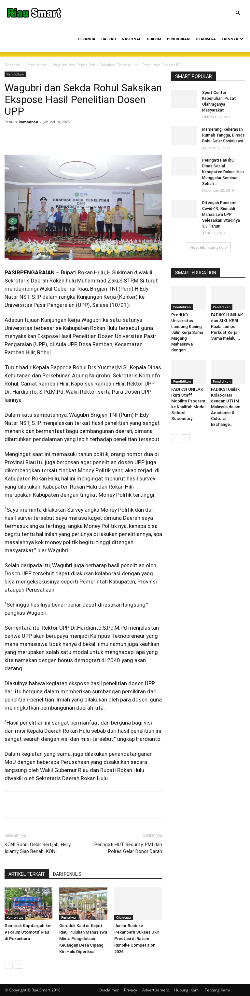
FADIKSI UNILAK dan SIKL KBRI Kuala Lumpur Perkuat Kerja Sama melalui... (227, 326)
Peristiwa (68, 917)
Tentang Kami (217, 990)
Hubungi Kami (187, 990)
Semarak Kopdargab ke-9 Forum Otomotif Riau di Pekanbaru (28, 932)
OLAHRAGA (206, 38)
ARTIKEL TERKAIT (26, 874)
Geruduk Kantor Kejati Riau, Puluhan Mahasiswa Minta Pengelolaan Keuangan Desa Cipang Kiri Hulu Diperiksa (83, 938)
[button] (237, 13)
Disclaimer (109, 990)
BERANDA (86, 38)
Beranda (12, 65)
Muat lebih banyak (206, 247)
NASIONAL (131, 38)
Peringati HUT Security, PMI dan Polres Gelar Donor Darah (128, 848)
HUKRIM (154, 38)
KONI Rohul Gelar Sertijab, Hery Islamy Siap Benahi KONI (38, 848)
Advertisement (155, 990)
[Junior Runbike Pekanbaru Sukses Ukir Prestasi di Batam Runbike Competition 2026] (138, 903)
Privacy (130, 990)
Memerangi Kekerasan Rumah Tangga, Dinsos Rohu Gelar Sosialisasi (223, 135)
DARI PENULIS (67, 874)
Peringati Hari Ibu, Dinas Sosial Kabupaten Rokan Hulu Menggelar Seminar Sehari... (223, 172)
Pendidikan (36, 65)
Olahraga (123, 917)
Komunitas (15, 917)
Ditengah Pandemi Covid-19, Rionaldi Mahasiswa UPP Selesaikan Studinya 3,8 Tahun (221, 215)
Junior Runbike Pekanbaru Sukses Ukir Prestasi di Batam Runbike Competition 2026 (136, 938)
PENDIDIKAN (178, 38)
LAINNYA (230, 38)
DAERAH (108, 38)
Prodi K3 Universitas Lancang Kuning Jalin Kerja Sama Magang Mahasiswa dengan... (187, 332)
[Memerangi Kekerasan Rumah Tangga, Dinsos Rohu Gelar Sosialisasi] (184, 135)
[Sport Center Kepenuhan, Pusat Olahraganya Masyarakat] (184, 99)
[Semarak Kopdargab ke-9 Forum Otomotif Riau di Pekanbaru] (28, 903)
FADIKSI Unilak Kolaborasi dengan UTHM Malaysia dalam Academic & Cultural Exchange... (225, 407)
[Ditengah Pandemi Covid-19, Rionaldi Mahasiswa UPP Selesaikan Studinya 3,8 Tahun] (184, 209)
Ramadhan (28, 121)
